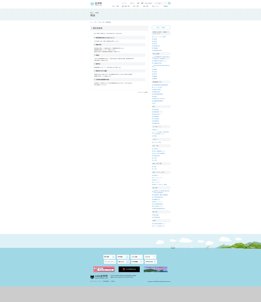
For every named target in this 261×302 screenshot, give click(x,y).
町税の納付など (157, 114)
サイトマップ (93, 281)
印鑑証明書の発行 (158, 50)
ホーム (91, 22)
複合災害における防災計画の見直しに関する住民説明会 (162, 191)
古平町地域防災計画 (158, 197)
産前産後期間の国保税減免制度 (161, 85)
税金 (104, 22)
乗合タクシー (157, 179)
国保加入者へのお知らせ (159, 98)
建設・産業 (145, 6)
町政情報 (166, 6)
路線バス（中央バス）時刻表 (160, 184)
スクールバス (157, 182)
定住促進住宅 (157, 217)
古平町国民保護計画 (158, 204)
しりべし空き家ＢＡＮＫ (159, 226)
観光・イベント (155, 6)
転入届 (155, 43)
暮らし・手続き (115, 6)
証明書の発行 (157, 123)
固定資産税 (156, 121)
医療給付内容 (157, 91)
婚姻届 (155, 78)
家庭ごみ (156, 129)
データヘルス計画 (158, 87)
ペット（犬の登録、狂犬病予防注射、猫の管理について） (161, 132)
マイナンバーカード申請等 (160, 36)
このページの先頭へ (144, 92)
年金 (155, 103)
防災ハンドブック (158, 201)
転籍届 (155, 69)
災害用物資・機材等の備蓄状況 (161, 194)
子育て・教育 (136, 6)
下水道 (155, 160)
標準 (142, 3)
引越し (155, 166)
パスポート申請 (157, 142)
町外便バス (156, 175)
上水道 (155, 158)
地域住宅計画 (157, 155)
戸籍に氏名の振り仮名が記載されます (162, 66)
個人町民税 (156, 109)
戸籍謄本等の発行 (158, 63)
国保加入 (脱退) (157, 89)
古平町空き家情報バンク (159, 223)
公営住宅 (156, 148)
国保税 (155, 96)
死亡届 (155, 74)
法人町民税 (156, 118)
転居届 (155, 39)
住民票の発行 (157, 45)
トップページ (124, 3)
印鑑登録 (156, 48)
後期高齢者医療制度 (158, 101)
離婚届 (155, 76)
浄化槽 (155, 136)
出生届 (155, 71)
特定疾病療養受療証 (158, 94)
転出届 (155, 41)
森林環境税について (158, 111)
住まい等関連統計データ (159, 151)
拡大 (138, 3)
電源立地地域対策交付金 (159, 208)
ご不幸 (155, 168)
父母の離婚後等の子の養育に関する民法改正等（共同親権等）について (162, 57)
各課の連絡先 (106, 281)
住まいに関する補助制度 (159, 153)
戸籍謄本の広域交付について (160, 60)
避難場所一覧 (157, 199)
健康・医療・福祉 (126, 6)
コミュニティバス (158, 177)
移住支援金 (156, 215)
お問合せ (113, 281)
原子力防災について (158, 206)
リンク (99, 281)
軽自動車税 (156, 116)
